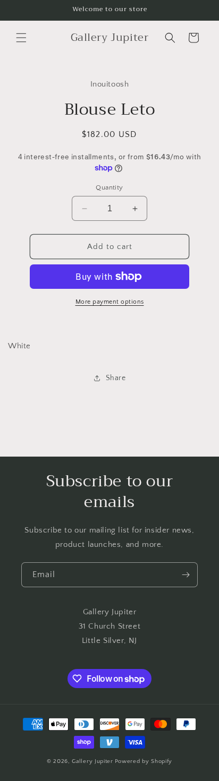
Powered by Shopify (144, 761)
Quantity (109, 187)
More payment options (109, 301)
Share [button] (116, 378)
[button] (21, 37)
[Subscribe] (185, 574)
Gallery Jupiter (92, 761)
